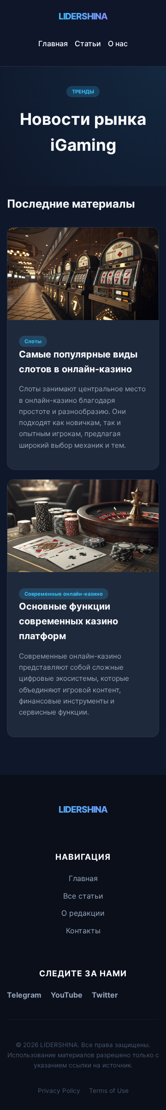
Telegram (24, 994)
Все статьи (83, 895)
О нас (118, 43)
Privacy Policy (59, 1090)
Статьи (88, 43)
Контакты (83, 930)
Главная (53, 43)
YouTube (67, 994)
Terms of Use (109, 1090)
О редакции (83, 913)
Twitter (105, 994)
